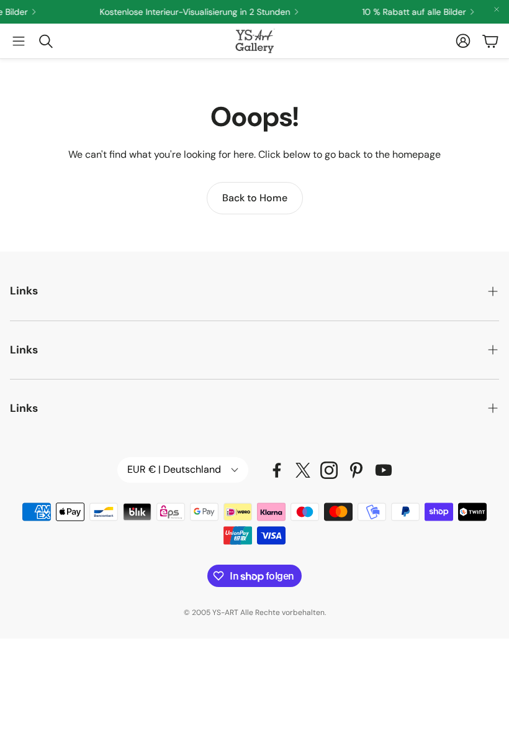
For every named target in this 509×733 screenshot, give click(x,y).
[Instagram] (329, 470)
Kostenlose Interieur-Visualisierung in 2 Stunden (190, 11)
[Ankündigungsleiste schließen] (496, 9)
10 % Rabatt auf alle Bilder (409, 11)
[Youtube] (383, 470)
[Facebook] (277, 470)
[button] (18, 41)
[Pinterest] (356, 470)
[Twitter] (302, 470)
